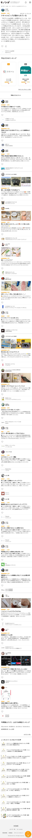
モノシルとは (19, 829)
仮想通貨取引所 (4, 729)
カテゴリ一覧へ (27, 734)
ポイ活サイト (12, 726)
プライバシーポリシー (18, 832)
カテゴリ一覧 (12, 829)
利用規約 (10, 832)
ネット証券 (11, 729)
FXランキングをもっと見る (24, 89)
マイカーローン (26, 726)
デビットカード (4, 726)
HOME (16, 826)
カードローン (19, 726)
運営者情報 (4, 832)
